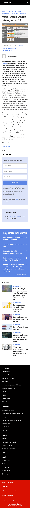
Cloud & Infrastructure (14, 11)
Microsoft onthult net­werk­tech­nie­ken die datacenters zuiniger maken (20, 338)
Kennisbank (5, 375)
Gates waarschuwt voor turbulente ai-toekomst (12, 259)
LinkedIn (7, 467)
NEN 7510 (5, 402)
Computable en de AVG (9, 442)
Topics (4, 392)
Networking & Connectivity (10, 13)
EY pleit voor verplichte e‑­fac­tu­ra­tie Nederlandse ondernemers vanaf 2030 (20, 351)
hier (17, 199)
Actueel (20, 46)
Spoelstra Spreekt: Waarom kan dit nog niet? (13, 252)
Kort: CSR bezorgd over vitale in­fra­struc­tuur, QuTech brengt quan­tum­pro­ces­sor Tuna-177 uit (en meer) (20, 294)
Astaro (13, 48)
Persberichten (6, 423)
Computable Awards (8, 378)
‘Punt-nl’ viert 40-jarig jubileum (20, 328)
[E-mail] (3, 154)
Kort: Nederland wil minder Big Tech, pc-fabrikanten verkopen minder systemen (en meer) (13, 268)
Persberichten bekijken (9, 427)
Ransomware (6, 398)
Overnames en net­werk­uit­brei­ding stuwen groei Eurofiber (19, 308)
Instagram (7, 474)
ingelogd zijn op (15, 216)
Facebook (7, 460)
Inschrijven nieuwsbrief (9, 449)
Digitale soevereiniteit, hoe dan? (13, 245)
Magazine (5, 381)
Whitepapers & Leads (8, 417)
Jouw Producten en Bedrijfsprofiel (12, 413)
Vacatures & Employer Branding (12, 420)
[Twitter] (10, 154)
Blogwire (4, 430)
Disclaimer (5, 486)
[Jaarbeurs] (15, 504)
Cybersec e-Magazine (8, 388)
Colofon (4, 439)
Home (3, 11)
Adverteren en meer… (8, 410)
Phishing (4, 395)
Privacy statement (7, 495)
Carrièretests (6, 371)
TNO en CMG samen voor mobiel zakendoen (13, 239)
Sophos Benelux (7, 50)
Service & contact (7, 445)
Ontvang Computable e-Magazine (12, 385)
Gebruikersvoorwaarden (9, 491)
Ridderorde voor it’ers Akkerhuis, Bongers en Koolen (20, 319)
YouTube (7, 470)
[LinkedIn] (7, 154)
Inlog (3, 452)
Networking (23, 13)
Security (4, 63)
